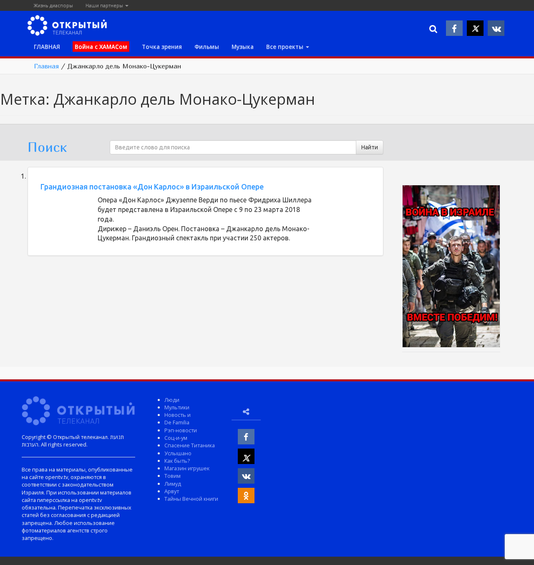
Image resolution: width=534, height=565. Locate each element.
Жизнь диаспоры (53, 5)
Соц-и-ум (175, 437)
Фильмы (206, 46)
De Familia (176, 422)
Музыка (243, 46)
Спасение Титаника (189, 445)
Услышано (177, 453)
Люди (171, 400)
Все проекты (285, 46)
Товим (172, 475)
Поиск (47, 147)
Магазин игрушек (186, 468)
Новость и (177, 415)
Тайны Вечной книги (191, 498)
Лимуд (172, 483)
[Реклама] (451, 267)
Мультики (176, 407)
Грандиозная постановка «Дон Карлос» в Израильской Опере (152, 186)
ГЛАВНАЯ (47, 46)
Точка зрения (162, 46)
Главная (46, 66)
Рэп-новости (180, 430)
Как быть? (177, 460)
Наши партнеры (105, 5)
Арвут (171, 491)
